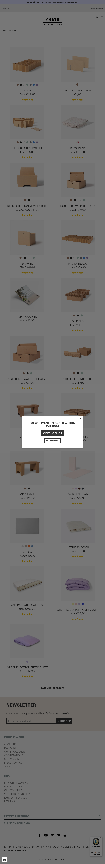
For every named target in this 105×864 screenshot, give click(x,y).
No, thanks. (52, 440)
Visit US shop (52, 433)
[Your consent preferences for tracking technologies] (4, 859)
